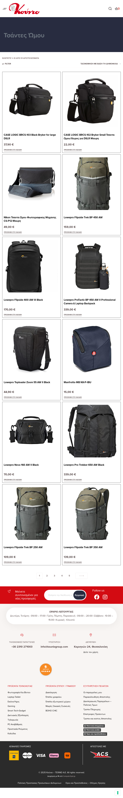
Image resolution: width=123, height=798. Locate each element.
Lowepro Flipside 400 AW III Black (23, 299)
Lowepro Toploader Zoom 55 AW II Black (27, 382)
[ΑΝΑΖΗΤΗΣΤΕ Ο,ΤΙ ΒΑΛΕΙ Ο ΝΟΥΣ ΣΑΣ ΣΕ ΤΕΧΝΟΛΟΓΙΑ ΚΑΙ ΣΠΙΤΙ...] (110, 8)
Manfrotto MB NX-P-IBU (77, 382)
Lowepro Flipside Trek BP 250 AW (23, 547)
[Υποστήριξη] (54, 634)
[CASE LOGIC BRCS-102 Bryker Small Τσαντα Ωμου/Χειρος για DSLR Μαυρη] (91, 101)
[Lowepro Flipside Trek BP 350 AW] (91, 513)
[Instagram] (105, 597)
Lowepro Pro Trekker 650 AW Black (84, 464)
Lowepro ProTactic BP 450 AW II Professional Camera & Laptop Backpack (90, 301)
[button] (13, 150)
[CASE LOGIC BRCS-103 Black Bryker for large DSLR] (31, 101)
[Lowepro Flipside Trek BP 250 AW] (31, 513)
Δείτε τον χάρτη (90, 652)
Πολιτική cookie (93, 730)
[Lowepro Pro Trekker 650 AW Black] (91, 431)
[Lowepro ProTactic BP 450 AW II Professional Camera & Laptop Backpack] (91, 266)
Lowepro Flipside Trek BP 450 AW (83, 217)
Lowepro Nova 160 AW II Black (21, 464)
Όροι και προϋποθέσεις (96, 734)
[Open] (4, 8)
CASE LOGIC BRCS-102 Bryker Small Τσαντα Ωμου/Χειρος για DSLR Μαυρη (89, 136)
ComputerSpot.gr (69, 776)
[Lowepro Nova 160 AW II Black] (31, 431)
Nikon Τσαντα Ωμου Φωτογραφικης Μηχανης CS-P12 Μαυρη (30, 219)
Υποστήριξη (54, 642)
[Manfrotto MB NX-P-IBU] (91, 348)
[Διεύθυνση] (90, 634)
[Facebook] (96, 597)
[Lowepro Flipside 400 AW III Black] (31, 266)
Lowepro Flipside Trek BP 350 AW (83, 547)
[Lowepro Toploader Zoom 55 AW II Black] (31, 348)
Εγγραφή (79, 595)
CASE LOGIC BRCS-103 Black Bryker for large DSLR (30, 136)
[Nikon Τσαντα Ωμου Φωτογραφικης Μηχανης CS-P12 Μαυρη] (31, 183)
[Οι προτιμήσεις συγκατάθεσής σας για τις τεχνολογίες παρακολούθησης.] (118, 793)
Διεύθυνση (91, 642)
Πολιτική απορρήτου (95, 726)
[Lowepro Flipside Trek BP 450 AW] (91, 183)
